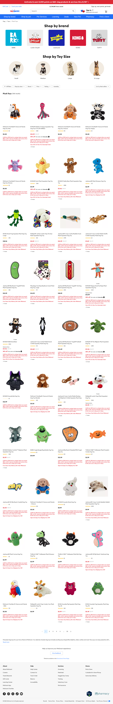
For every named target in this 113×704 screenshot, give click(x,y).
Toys (8, 21)
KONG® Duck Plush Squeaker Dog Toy (41, 181)
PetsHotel (61, 672)
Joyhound (56, 48)
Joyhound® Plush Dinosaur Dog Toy (95, 181)
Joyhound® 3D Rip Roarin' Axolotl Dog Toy (15, 502)
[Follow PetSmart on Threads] (12, 693)
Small (16, 78)
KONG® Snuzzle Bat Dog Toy (11, 396)
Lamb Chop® (35, 48)
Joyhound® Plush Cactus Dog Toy (12, 554)
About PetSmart (7, 669)
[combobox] (53, 11)
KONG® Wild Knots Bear (10, 342)
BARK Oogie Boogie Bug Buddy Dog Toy (42, 450)
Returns (32, 679)
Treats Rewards (7, 676)
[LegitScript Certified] (89, 694)
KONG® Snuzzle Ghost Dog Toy (67, 502)
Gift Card (5, 6)
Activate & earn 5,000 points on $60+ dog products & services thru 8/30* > (56, 2)
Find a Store (88, 669)
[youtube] (21, 693)
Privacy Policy (59, 701)
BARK (13, 48)
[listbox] (56, 39)
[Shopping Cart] (108, 12)
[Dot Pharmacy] (102, 694)
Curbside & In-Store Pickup (93, 672)
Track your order (16, 6)
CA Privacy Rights (90, 701)
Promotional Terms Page (63, 658)
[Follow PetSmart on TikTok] (17, 693)
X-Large (96, 78)
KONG (78, 48)
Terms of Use (51, 701)
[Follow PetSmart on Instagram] (8, 693)
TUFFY (99, 48)
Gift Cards (6, 679)
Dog (4, 21)
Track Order (33, 676)
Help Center (33, 669)
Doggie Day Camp (63, 676)
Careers (5, 672)
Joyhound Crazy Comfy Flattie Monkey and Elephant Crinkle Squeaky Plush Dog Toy (69, 398)
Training (60, 679)
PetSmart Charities (8, 688)
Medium (43, 78)
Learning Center (7, 682)
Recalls (45, 701)
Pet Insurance (62, 685)
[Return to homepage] (14, 11)
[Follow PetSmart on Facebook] (4, 693)
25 (67, 631)
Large (70, 78)
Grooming (61, 669)
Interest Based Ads (69, 701)
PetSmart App (7, 685)
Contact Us (33, 672)
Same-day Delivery (91, 676)
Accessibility (34, 682)
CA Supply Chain (80, 701)
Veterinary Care (62, 682)
